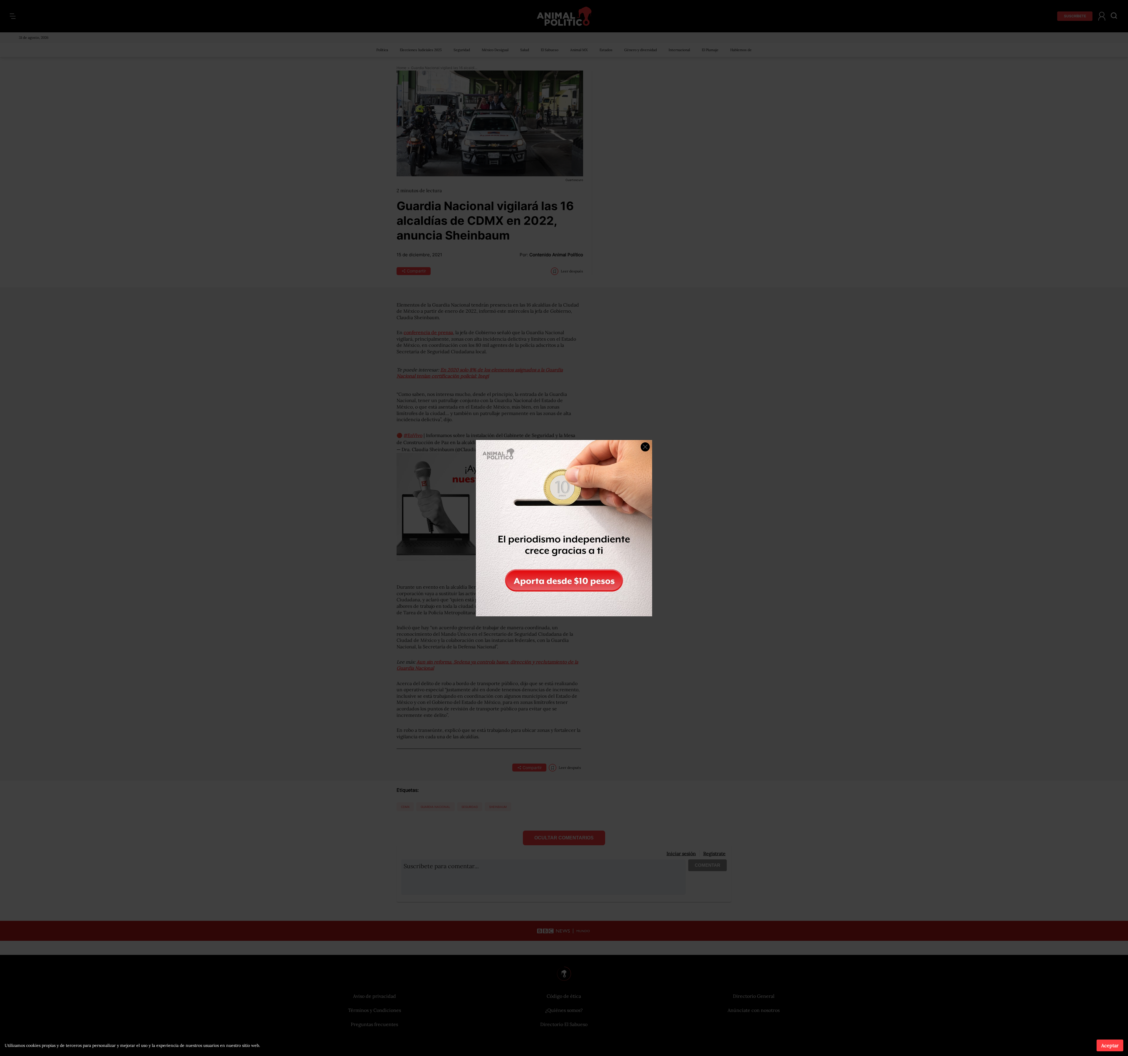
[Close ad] (645, 446)
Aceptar (1110, 1045)
